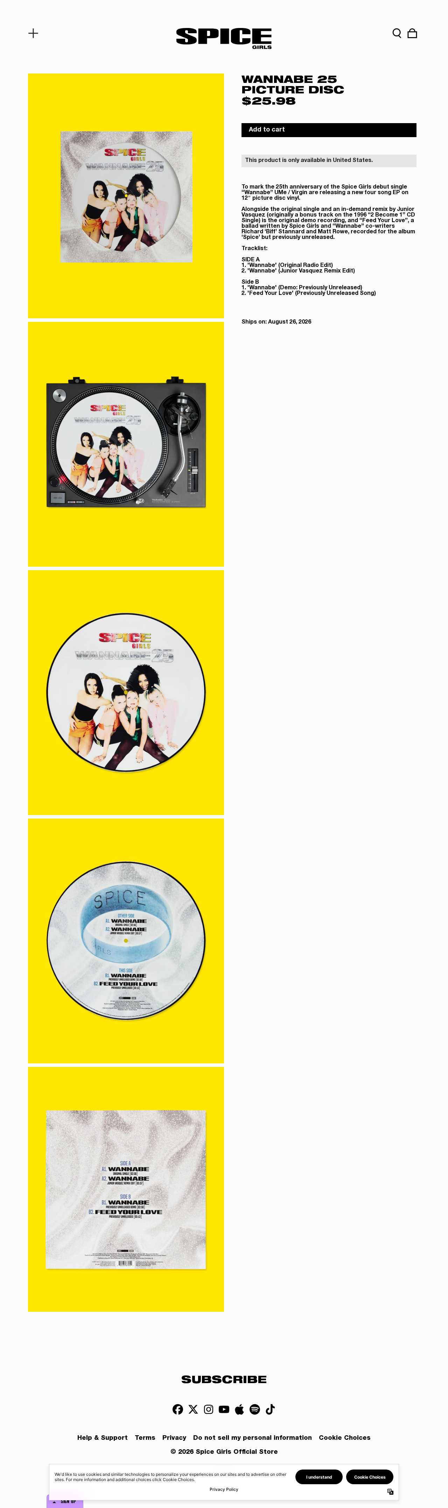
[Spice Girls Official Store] (224, 38)
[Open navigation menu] (35, 33)
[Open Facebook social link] (178, 1409)
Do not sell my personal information (252, 1438)
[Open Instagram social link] (208, 1409)
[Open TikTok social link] (270, 1409)
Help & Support (102, 1438)
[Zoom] (126, 195)
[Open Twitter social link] (193, 1409)
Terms (145, 1438)
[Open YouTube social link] (224, 1409)
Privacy (174, 1438)
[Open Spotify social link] (254, 1409)
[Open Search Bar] (397, 33)
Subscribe (224, 1379)
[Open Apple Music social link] (239, 1409)
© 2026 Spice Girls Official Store (224, 1452)
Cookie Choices (345, 1438)
